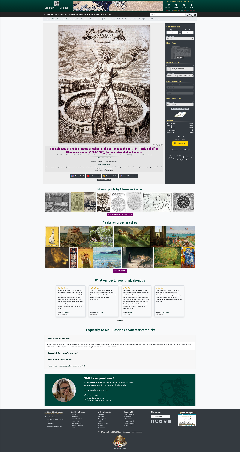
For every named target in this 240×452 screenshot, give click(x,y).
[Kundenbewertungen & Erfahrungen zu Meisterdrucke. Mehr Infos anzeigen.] (187, 418)
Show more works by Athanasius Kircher (120, 214)
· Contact (73, 414)
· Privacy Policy (75, 421)
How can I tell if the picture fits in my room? (63, 353)
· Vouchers (100, 425)
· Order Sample (101, 428)
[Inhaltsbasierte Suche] (191, 15)
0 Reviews (108, 179)
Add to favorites (94, 176)
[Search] (187, 15)
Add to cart (181, 143)
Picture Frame (81, 14)
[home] (44, 14)
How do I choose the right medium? (60, 359)
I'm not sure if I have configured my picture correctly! (66, 366)
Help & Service (101, 14)
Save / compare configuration (180, 109)
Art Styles (72, 14)
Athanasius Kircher (74, 19)
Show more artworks (120, 271)
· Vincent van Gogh (129, 414)
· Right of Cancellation (76, 423)
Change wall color (111, 176)
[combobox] (180, 38)
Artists (56, 14)
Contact (109, 14)
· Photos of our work (103, 423)
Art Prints (50, 14)
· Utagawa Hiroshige (129, 423)
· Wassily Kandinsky (129, 421)
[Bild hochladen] (195, 15)
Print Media (91, 14)
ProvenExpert (66, 312)
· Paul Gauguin (128, 419)
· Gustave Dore (128, 425)
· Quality (100, 421)
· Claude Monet (128, 416)
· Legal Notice (74, 416)
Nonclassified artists (62, 19)
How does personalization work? (59, 338)
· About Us (73, 428)
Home (46, 19)
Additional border (170, 36)
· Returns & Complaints (77, 425)
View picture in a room (129, 176)
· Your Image (101, 414)
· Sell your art (101, 416)
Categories (63, 14)
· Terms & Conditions (76, 419)
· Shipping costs (102, 419)
